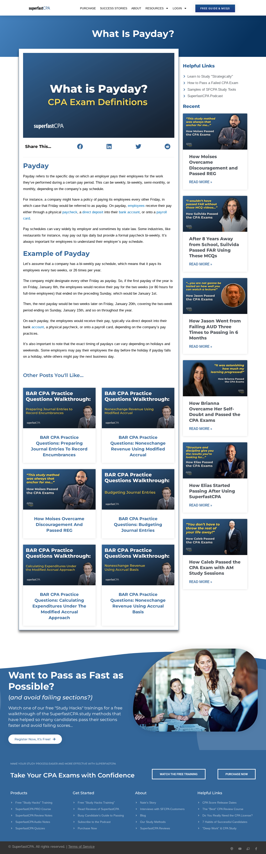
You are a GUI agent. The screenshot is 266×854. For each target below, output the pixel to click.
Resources (154, 8)
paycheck (69, 212)
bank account (129, 212)
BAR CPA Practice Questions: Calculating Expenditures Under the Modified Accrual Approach (59, 606)
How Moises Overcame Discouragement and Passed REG (59, 524)
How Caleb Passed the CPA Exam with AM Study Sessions (214, 567)
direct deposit (92, 212)
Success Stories (113, 8)
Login (177, 8)
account (38, 327)
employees (136, 206)
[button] (79, 146)
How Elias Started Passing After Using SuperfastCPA (212, 491)
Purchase (88, 8)
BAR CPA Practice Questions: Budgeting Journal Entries (138, 524)
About (136, 8)
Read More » (200, 182)
